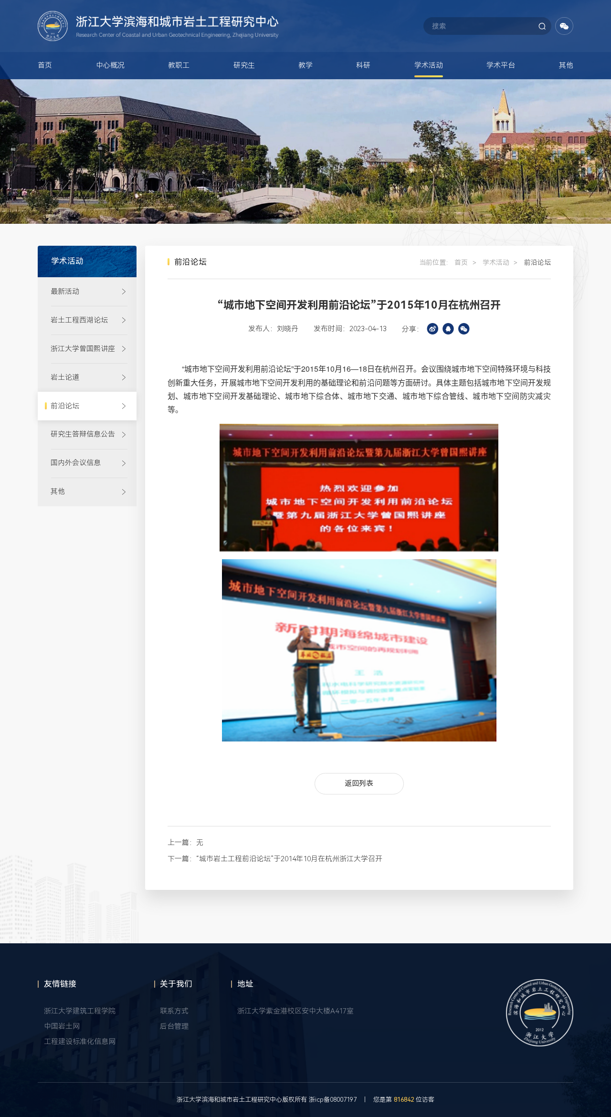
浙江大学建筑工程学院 (80, 1011)
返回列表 (359, 783)
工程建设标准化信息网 (80, 1041)
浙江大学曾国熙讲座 (83, 348)
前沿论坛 (65, 406)
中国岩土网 (62, 1026)
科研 (363, 65)
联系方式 (174, 1011)
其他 (566, 65)
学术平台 (500, 65)
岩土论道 (65, 377)
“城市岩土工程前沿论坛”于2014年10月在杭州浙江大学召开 (289, 859)
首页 (45, 65)
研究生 (244, 65)
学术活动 (428, 65)
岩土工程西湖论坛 (79, 320)
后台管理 (174, 1026)
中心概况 (110, 65)
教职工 (179, 65)
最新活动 (65, 291)
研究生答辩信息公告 (83, 434)
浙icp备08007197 (333, 1099)
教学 (305, 65)
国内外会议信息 (76, 463)
